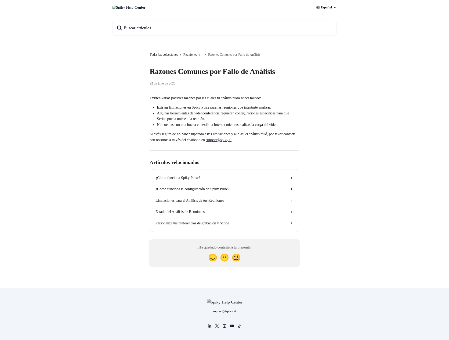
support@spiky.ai (219, 140)
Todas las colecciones (164, 54)
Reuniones (190, 54)
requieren (228, 113)
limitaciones (177, 107)
